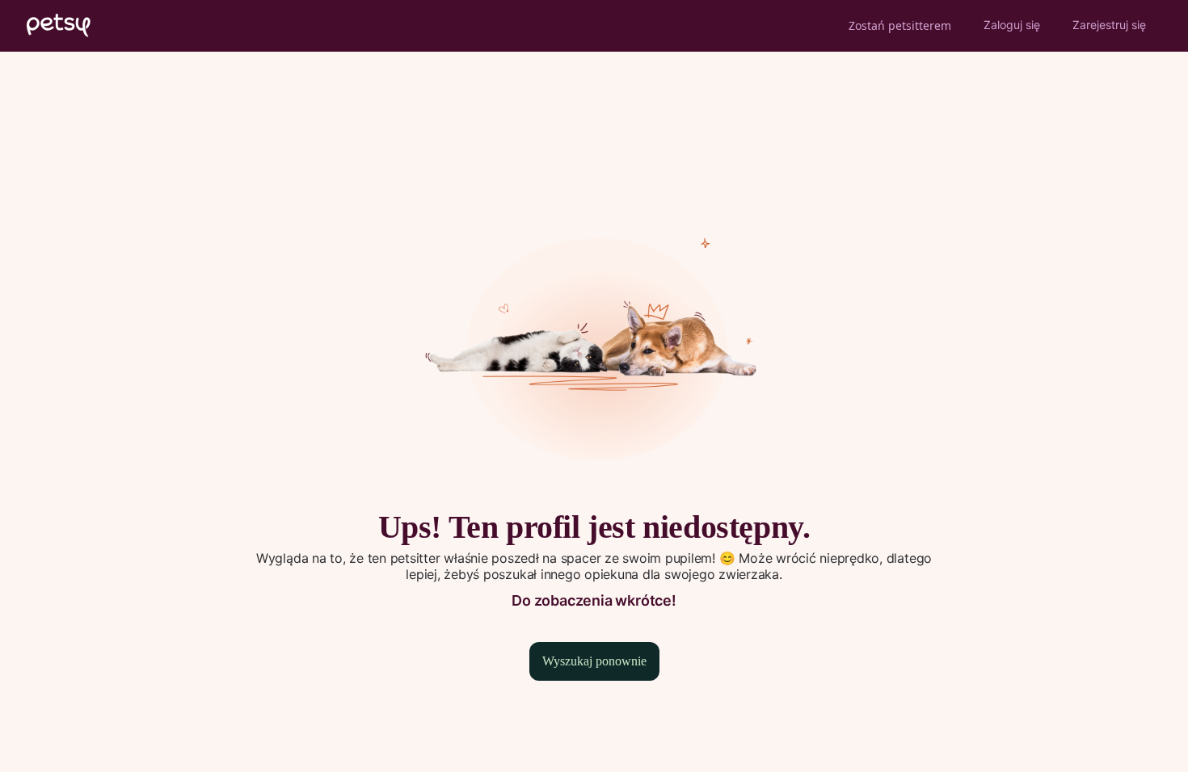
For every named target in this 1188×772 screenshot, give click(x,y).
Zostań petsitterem (900, 25)
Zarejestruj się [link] (1109, 24)
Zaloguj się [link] (1012, 24)
